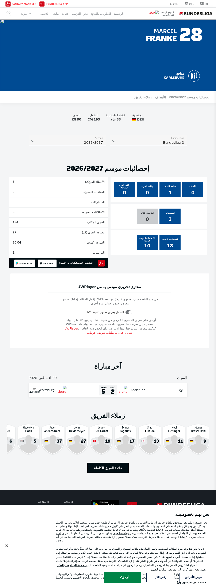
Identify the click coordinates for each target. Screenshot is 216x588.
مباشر (55, 14)
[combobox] (148, 142)
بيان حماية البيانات (79, 565)
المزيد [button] (24, 14)
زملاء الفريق (143, 97)
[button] (7, 13)
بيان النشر (63, 565)
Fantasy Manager (24, 3)
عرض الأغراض (193, 577)
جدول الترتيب (80, 14)
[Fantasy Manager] (8, 3)
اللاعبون (44, 14)
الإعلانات (68, 502)
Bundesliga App (57, 3)
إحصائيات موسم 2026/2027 (189, 97)
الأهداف (160, 97)
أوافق (125, 577)
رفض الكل (160, 577)
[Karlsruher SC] (194, 75)
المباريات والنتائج (101, 14)
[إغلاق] (6, 545)
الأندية (65, 14)
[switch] (129, 312)
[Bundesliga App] (42, 3)
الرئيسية (118, 14)
